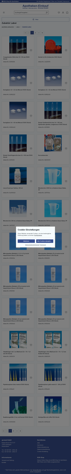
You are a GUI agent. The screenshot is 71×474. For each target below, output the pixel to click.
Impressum (43, 245)
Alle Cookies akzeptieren (45, 241)
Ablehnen (26, 241)
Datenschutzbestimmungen (32, 245)
